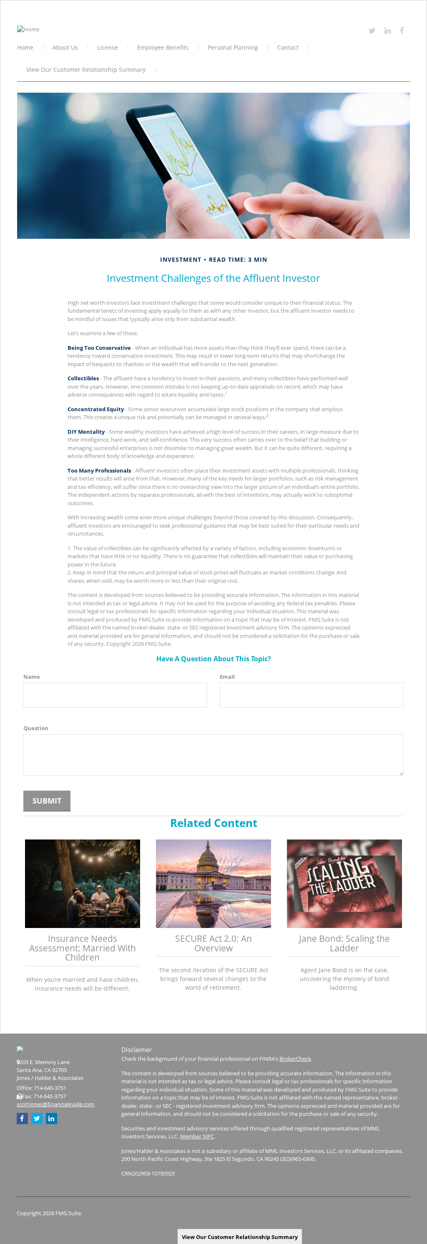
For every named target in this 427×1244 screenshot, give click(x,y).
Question (35, 728)
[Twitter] (372, 30)
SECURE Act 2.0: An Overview (213, 943)
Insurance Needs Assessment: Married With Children (82, 948)
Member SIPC (197, 1136)
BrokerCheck (295, 1058)
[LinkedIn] (387, 30)
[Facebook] (401, 30)
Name (31, 676)
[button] (65, 48)
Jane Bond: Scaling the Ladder (344, 943)
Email (227, 676)
